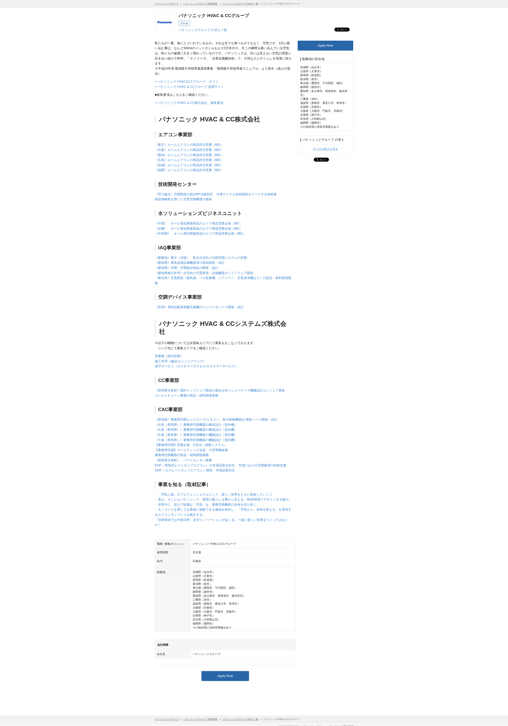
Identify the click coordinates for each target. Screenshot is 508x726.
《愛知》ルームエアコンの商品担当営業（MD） (189, 155)
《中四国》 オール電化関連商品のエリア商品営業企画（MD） (200, 233)
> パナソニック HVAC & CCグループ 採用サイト (189, 86)
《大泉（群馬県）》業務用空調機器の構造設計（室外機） (196, 424)
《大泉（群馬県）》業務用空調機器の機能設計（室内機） (196, 440)
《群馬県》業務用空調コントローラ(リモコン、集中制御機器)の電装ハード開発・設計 (216, 419)
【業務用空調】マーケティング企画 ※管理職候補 (191, 450)
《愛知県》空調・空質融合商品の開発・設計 (186, 267)
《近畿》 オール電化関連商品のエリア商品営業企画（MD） (198, 228)
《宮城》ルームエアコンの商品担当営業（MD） (189, 165)
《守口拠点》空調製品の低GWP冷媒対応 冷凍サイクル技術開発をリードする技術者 (216, 194)
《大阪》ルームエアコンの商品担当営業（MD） (189, 150)
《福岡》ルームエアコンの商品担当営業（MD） (189, 170)
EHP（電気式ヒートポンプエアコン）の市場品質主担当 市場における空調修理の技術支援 (220, 465)
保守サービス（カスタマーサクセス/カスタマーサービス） (196, 366)
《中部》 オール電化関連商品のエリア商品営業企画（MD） (198, 223)
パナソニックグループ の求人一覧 (240, 3)
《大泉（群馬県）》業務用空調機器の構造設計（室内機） (196, 429)
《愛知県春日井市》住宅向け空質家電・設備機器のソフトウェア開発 (204, 273)
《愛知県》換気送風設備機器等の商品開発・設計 (190, 262)
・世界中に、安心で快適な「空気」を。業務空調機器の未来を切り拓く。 (207, 504)
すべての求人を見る (325, 149)
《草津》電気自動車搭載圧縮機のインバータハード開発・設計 (199, 307)
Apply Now (225, 676)
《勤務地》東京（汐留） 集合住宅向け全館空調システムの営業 (201, 257)
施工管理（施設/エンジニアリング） (180, 361)
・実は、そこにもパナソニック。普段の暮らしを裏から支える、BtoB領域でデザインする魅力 (222, 499)
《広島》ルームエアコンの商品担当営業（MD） (189, 160)
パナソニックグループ (167, 3)
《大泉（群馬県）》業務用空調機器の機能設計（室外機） (196, 434)
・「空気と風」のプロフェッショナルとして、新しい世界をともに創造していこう (213, 494)
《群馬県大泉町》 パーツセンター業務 (183, 460)
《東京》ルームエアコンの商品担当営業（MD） (189, 144)
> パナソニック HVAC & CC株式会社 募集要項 (189, 103)
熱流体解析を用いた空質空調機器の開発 (183, 199)
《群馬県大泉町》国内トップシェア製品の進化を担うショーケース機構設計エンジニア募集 (220, 390)
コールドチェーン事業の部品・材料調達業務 (186, 395)
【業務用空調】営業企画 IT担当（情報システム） (191, 445)
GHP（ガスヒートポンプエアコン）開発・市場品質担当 (195, 470)
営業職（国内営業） (169, 356)
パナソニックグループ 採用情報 (200, 3)
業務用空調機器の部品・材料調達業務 (182, 455)
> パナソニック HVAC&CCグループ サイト (186, 81)
